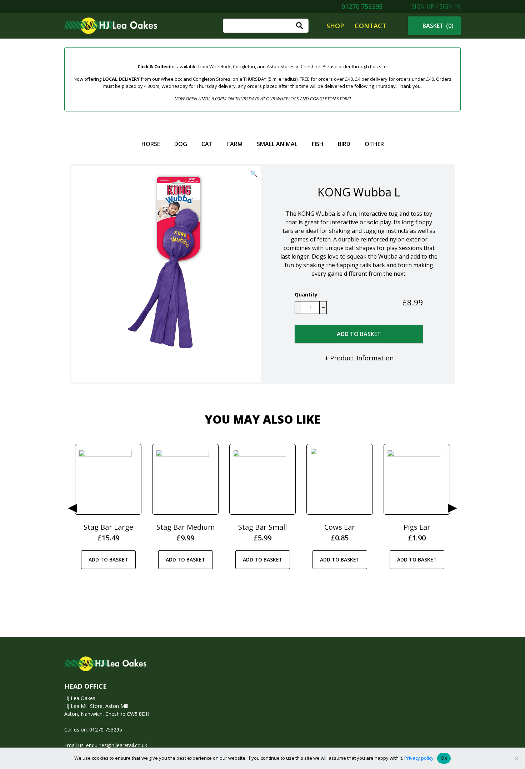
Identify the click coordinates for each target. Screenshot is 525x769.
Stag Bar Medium (185, 527)
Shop (335, 25)
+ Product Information (359, 358)
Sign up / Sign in (435, 6)
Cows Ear (339, 527)
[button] (254, 173)
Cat (207, 144)
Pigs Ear (417, 527)
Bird (344, 144)
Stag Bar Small (262, 527)
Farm (234, 144)
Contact (370, 25)
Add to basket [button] (108, 559)
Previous (72, 508)
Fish (318, 144)
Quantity (306, 294)
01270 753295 (361, 6)
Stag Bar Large (108, 527)
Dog (180, 144)
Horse (150, 144)
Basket (437, 26)
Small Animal (277, 144)
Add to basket (359, 334)
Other (374, 144)
